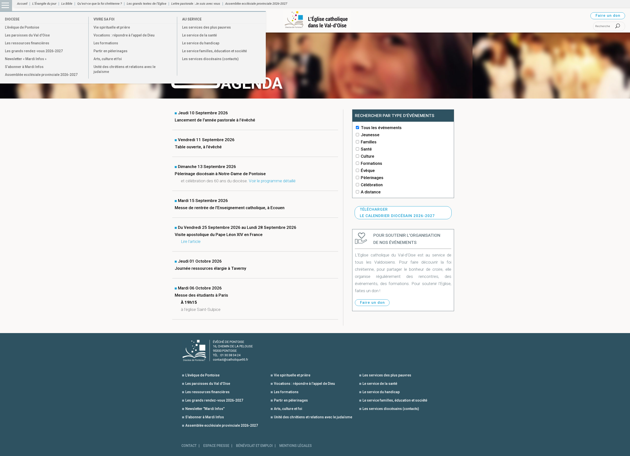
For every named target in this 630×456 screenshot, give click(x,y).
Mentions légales (295, 446)
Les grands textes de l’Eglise (146, 3)
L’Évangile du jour (44, 3)
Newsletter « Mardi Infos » (26, 59)
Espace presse (216, 446)
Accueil (22, 3)
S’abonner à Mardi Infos (24, 67)
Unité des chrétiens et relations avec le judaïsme (125, 69)
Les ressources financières (27, 43)
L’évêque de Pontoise (22, 27)
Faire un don (608, 15)
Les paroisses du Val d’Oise (27, 35)
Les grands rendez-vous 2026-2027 (34, 51)
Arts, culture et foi (108, 59)
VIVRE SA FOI (104, 19)
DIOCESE (12, 19)
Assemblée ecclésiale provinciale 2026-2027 (41, 75)
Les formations (106, 43)
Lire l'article (191, 241)
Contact (189, 446)
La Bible (66, 3)
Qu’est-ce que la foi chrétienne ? (99, 3)
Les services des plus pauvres (206, 27)
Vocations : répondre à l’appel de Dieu (124, 35)
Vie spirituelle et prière (112, 27)
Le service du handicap (200, 43)
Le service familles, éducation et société (214, 51)
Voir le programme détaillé (272, 180)
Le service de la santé (199, 35)
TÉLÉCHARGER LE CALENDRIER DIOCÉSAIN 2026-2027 (397, 212)
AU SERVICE (192, 19)
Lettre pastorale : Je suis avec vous (195, 3)
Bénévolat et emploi (254, 446)
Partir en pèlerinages (110, 51)
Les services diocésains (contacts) (210, 59)
